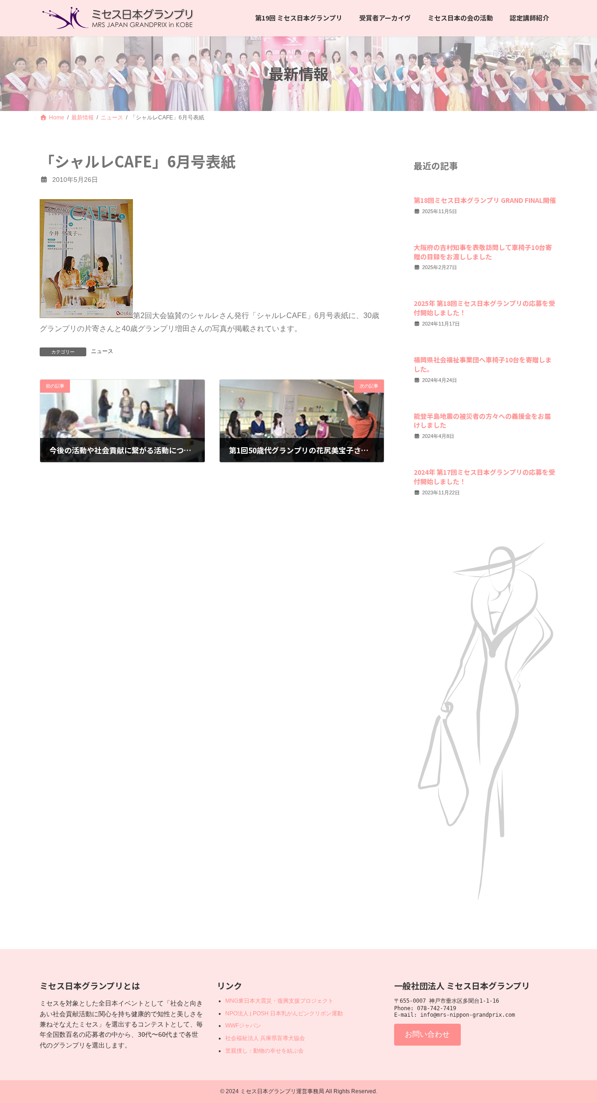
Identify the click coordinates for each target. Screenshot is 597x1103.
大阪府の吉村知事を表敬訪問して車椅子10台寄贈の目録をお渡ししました (483, 252)
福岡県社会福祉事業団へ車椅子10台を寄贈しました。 (483, 364)
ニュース (102, 351)
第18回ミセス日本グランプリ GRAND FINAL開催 (485, 200)
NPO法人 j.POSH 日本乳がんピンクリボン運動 (284, 1013)
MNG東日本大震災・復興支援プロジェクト (279, 1001)
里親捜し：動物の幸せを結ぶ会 (264, 1051)
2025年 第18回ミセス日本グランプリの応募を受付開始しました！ (484, 307)
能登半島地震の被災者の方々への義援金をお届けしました (482, 420)
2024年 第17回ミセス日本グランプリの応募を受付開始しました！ (484, 476)
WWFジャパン (243, 1026)
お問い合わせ (427, 1034)
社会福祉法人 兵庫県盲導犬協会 (265, 1038)
